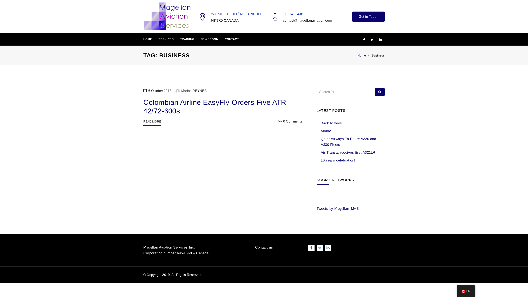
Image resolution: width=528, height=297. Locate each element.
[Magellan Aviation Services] (167, 16)
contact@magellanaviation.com (307, 20)
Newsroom (210, 39)
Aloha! (326, 131)
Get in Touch (368, 16)
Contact (232, 39)
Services (166, 39)
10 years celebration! (338, 160)
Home (147, 39)
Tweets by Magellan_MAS (338, 209)
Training (187, 39)
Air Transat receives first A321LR (348, 152)
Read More (152, 121)
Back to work (331, 123)
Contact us (264, 247)
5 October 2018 (159, 91)
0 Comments (292, 121)
